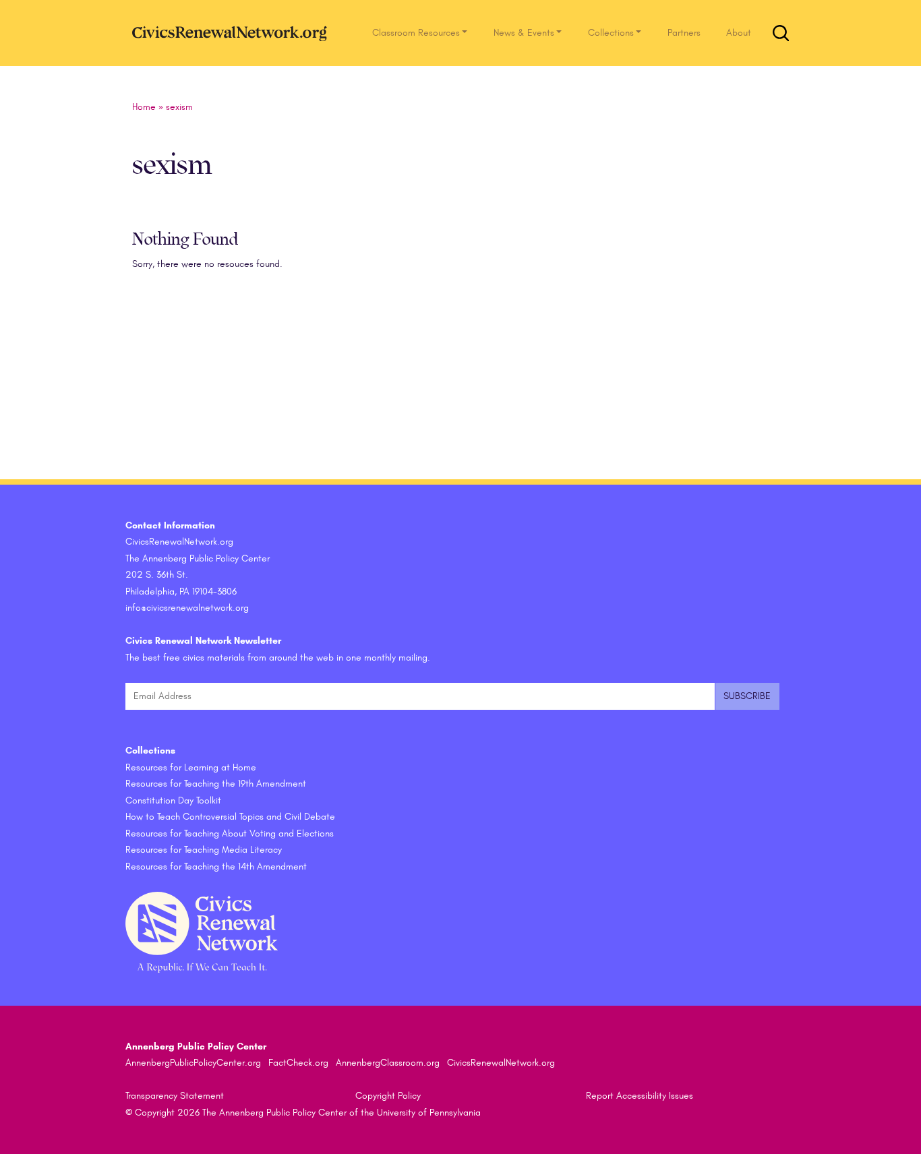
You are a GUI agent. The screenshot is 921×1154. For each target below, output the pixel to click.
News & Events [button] (524, 32)
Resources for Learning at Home (190, 767)
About (738, 32)
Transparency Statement (174, 1095)
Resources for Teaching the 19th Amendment (215, 783)
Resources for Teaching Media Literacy (203, 849)
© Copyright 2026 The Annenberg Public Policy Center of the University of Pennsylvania (303, 1112)
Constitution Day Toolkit (173, 800)
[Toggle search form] (781, 33)
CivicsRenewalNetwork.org (501, 1062)
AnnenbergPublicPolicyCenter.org (193, 1062)
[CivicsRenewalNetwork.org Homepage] (233, 33)
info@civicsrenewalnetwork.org (187, 607)
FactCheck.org (298, 1062)
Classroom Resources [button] (416, 32)
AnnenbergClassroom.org (388, 1062)
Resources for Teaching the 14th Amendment (216, 866)
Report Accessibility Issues (639, 1095)
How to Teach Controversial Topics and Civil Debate (230, 816)
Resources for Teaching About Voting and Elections (229, 833)
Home (144, 107)
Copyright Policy (388, 1095)
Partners (684, 32)
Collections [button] (611, 32)
